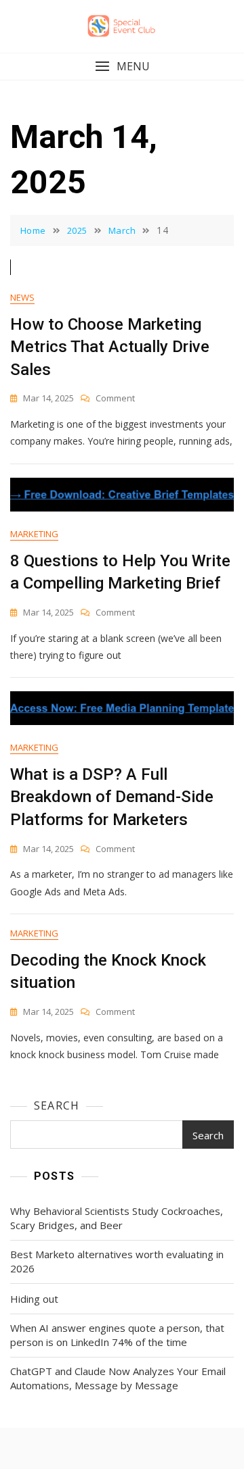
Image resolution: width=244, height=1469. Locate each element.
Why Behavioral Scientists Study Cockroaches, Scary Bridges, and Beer (116, 1218)
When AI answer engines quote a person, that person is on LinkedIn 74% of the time (117, 1335)
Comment (115, 398)
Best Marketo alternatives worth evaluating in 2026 (117, 1261)
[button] (122, 66)
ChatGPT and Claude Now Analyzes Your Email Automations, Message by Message (118, 1378)
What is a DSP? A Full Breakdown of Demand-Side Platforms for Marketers (112, 797)
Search (56, 1105)
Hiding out (34, 1298)
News (22, 297)
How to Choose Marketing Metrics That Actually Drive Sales (109, 347)
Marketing (34, 534)
